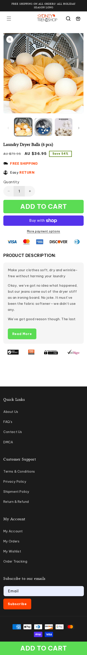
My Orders (11, 541)
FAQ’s (7, 422)
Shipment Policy (16, 492)
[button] (9, 18)
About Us (10, 412)
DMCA (8, 442)
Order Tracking (15, 561)
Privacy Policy (14, 482)
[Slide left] (8, 128)
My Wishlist (12, 551)
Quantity (11, 182)
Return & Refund (16, 502)
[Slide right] (79, 128)
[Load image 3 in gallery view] (63, 127)
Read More (22, 334)
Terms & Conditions (19, 471)
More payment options (43, 231)
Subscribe (17, 604)
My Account (13, 531)
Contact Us (12, 432)
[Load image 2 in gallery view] (43, 127)
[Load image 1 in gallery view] (23, 127)
